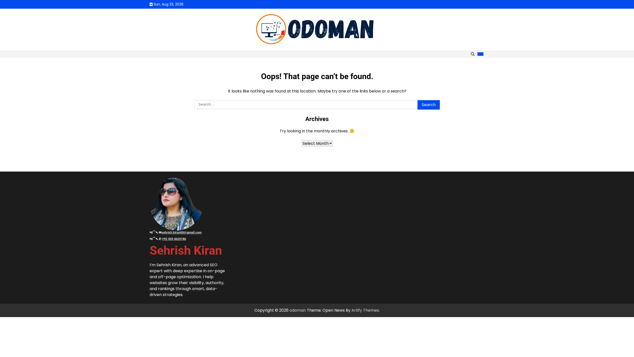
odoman (298, 310)
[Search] (472, 54)
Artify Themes (365, 310)
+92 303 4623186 (174, 239)
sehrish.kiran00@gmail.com (181, 232)
